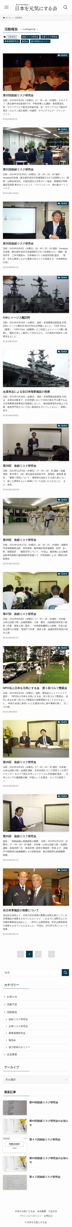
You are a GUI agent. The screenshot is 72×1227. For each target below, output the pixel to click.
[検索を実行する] (65, 972)
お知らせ (12, 996)
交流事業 (12, 1054)
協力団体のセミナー (40, 41)
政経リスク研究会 (30, 37)
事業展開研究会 (12, 41)
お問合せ (48, 1216)
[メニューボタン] (6, 7)
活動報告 (12, 1012)
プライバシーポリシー (30, 1216)
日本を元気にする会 (25, 1211)
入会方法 (52, 1211)
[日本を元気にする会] (36, 7)
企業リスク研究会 (50, 37)
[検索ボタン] (65, 7)
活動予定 (12, 1004)
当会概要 (41, 1211)
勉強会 (25, 41)
